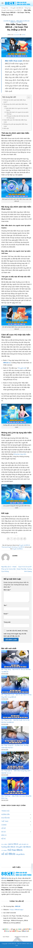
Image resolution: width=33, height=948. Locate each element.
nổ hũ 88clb (4, 850)
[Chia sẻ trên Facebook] (11, 538)
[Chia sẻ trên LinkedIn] (24, 538)
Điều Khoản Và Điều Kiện (21, 936)
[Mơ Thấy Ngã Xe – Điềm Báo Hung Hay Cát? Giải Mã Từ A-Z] (15, 760)
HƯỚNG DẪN (5, 814)
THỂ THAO (4, 821)
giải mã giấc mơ (23, 844)
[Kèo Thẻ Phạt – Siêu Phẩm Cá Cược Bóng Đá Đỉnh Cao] (15, 786)
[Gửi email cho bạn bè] (18, 538)
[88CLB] (17, 3)
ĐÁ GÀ (3, 832)
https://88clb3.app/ (16, 909)
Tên (5, 605)
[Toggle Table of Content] (28, 97)
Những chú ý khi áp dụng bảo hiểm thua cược (15, 125)
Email (6, 614)
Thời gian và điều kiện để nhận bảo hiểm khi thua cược (18, 117)
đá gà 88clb (20, 854)
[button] (2, 3)
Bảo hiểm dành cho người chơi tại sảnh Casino (17, 109)
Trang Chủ (4, 8)
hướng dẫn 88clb (8, 847)
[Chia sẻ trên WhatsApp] (8, 538)
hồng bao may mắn (19, 454)
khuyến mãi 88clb (17, 549)
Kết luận (6, 128)
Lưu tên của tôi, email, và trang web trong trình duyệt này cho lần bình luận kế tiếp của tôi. (15, 633)
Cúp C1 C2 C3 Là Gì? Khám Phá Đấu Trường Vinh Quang (24, 569)
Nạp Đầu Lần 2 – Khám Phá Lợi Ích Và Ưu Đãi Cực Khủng (8, 569)
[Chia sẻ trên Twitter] (14, 538)
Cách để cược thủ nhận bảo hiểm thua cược (15, 121)
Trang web (7, 622)
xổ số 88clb (8, 853)
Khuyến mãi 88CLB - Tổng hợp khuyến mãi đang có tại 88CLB (16, 21)
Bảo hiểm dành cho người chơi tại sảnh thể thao (17, 113)
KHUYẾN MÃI (5, 818)
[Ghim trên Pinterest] (21, 538)
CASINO (4, 825)
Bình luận (7, 590)
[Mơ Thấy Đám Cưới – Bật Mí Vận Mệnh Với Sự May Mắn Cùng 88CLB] (15, 685)
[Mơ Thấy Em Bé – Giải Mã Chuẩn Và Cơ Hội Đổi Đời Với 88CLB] (15, 710)
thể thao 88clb (15, 849)
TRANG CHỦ (5, 811)
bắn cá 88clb (4, 844)
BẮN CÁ (3, 835)
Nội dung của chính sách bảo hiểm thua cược (15, 105)
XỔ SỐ (3, 828)
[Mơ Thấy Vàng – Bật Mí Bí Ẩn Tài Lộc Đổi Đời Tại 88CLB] (15, 659)
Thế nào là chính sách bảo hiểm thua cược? (14, 101)
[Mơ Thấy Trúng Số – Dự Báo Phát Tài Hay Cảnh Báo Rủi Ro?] (15, 735)
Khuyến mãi (22, 368)
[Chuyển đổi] (30, 814)
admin (23, 34)
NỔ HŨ (3, 839)
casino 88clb (13, 844)
